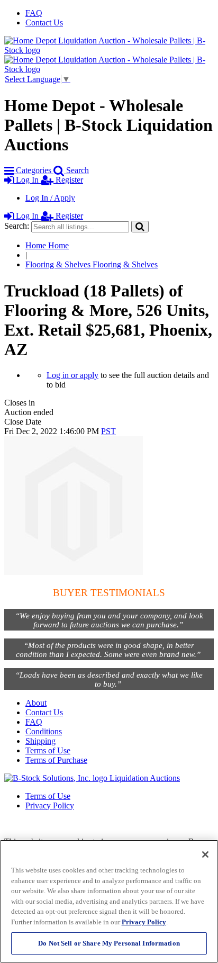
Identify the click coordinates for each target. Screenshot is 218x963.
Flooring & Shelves (91, 264)
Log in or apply (72, 375)
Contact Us (44, 22)
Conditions (43, 731)
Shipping (40, 740)
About (36, 702)
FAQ (33, 12)
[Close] (205, 854)
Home (47, 245)
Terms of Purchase (56, 759)
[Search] (140, 226)
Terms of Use (47, 750)
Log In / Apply (50, 197)
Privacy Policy (49, 805)
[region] (109, 901)
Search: (16, 225)
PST (108, 431)
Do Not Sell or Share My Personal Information (109, 943)
